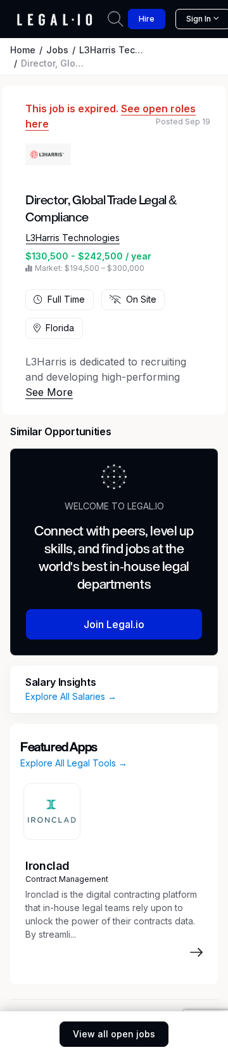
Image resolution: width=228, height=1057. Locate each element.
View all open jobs (114, 1033)
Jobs (57, 49)
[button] (49, 392)
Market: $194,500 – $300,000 (89, 268)
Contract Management (66, 879)
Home (22, 49)
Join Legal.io (114, 624)
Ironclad (47, 865)
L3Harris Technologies (129, 49)
